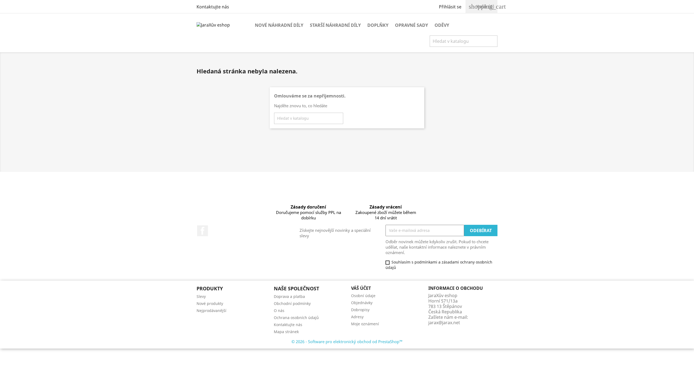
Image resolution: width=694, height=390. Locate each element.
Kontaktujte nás (213, 7)
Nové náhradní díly (279, 25)
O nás (279, 310)
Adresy (357, 316)
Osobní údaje (363, 295)
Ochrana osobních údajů (296, 317)
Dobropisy (360, 309)
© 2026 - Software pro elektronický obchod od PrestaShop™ (347, 341)
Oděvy (442, 25)
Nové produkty (210, 303)
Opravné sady (411, 25)
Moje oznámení (365, 323)
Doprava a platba (289, 296)
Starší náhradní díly (335, 25)
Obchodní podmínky (292, 303)
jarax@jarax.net (444, 323)
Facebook (202, 230)
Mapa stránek (286, 331)
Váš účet (361, 288)
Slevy (201, 296)
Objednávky (361, 302)
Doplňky (377, 25)
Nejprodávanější (211, 310)
